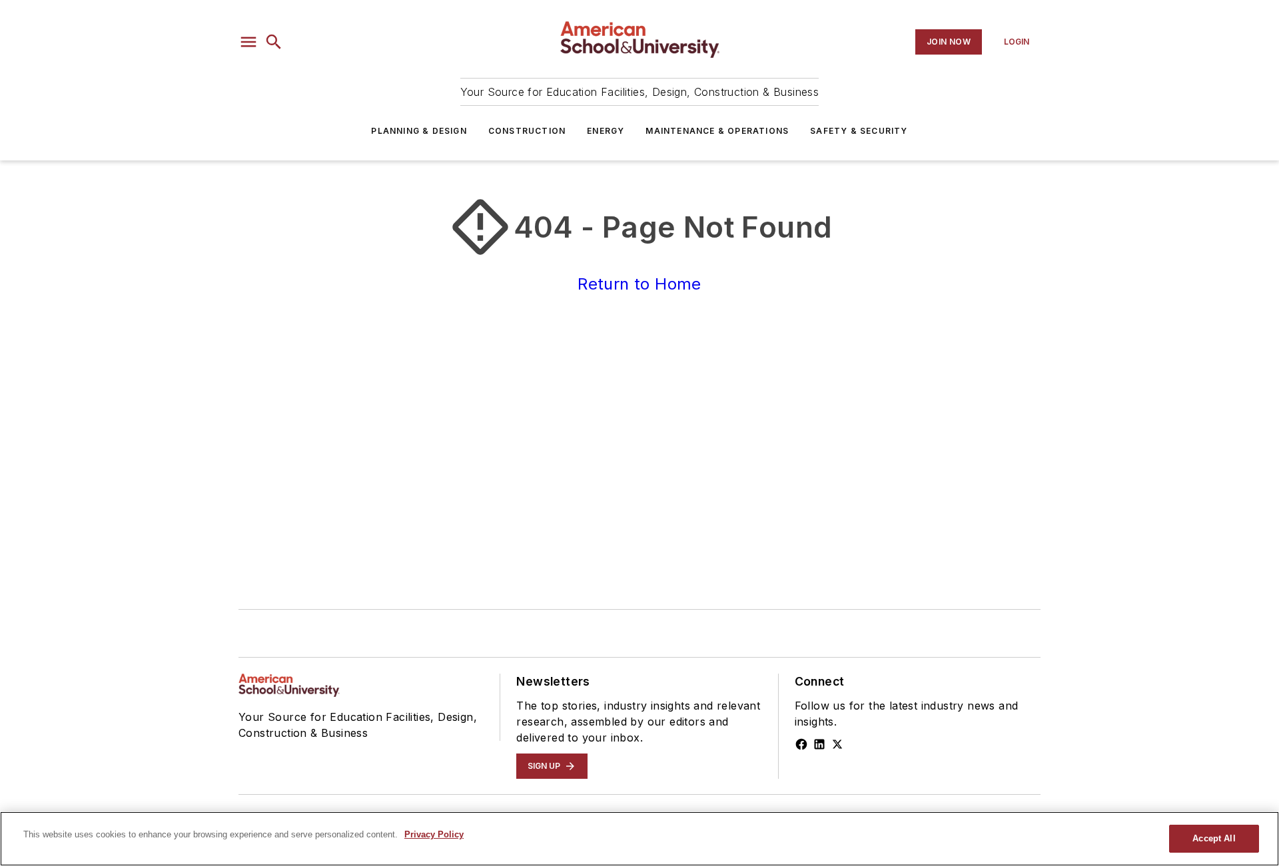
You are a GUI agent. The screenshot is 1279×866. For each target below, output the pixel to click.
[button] (248, 42)
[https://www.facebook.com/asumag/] (801, 744)
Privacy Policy (434, 834)
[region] (639, 838)
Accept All (1213, 838)
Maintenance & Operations (717, 131)
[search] (274, 42)
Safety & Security (858, 131)
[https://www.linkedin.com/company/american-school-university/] (819, 744)
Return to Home (639, 284)
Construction (527, 131)
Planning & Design (418, 131)
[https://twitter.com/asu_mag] (837, 744)
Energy (605, 131)
